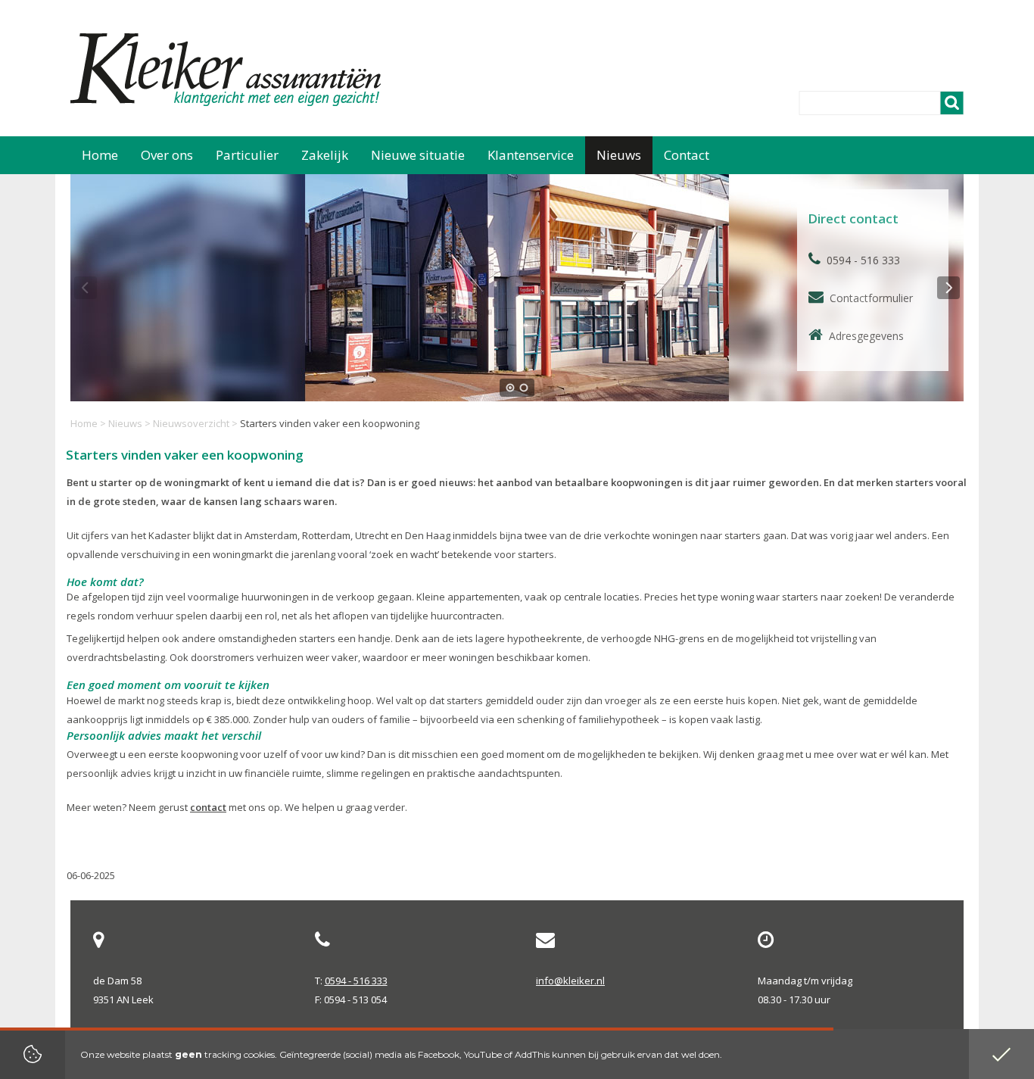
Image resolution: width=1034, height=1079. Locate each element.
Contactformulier (871, 298)
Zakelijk (324, 155)
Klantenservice (530, 155)
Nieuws (125, 423)
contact (208, 807)
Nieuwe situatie (418, 155)
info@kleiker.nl (570, 980)
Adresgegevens (866, 336)
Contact (686, 155)
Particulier (247, 155)
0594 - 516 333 (356, 980)
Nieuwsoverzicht (191, 423)
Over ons (167, 155)
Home (84, 423)
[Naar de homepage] (227, 70)
